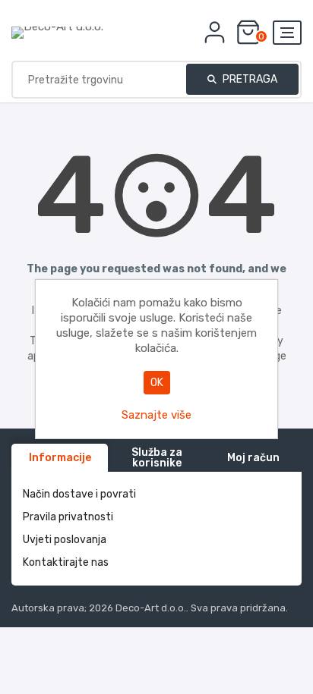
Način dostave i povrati (79, 494)
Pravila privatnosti (68, 516)
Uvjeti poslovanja (64, 539)
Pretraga (248, 79)
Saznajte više (156, 415)
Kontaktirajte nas (66, 562)
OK (156, 382)
